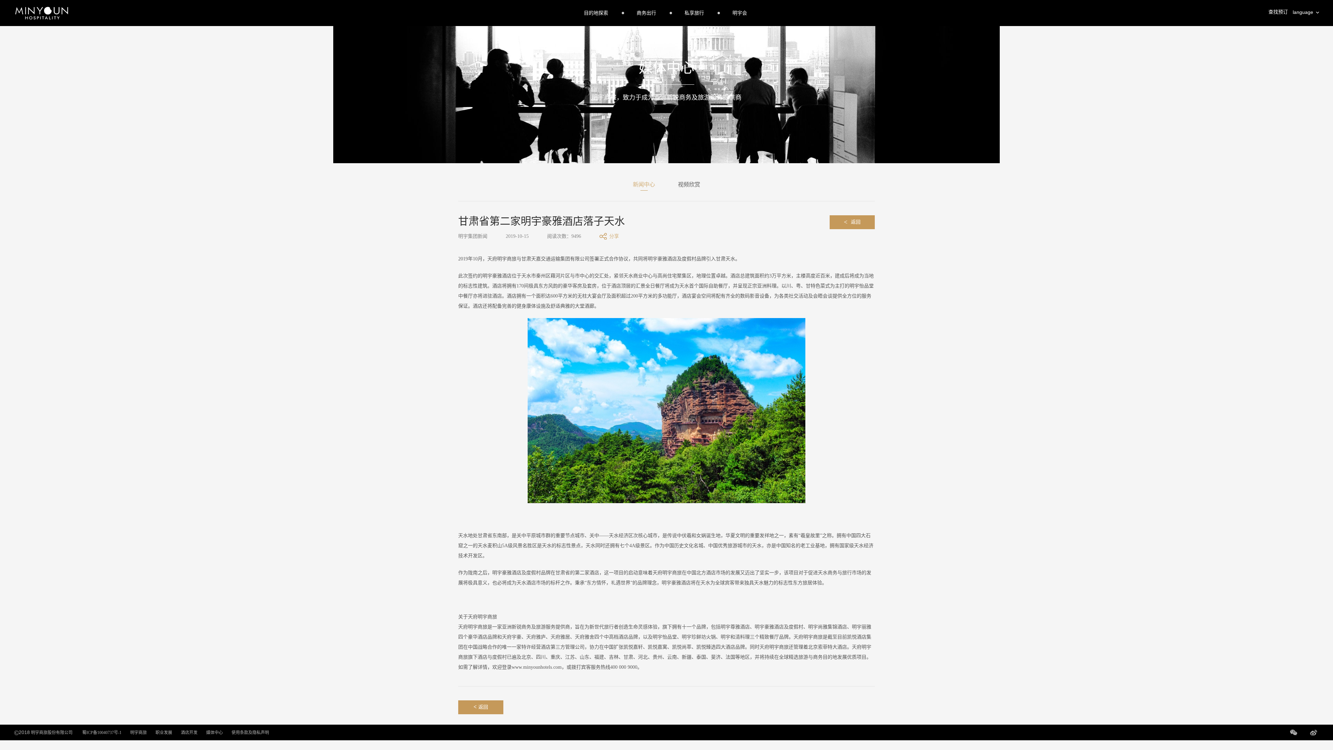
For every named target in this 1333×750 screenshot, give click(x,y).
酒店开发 (189, 732)
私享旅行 (694, 13)
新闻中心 (644, 185)
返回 (852, 221)
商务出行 (646, 13)
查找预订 (1278, 12)
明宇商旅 (138, 732)
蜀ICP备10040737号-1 (101, 732)
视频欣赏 (689, 185)
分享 (614, 236)
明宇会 (739, 13)
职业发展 (164, 732)
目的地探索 (596, 13)
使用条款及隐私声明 (250, 732)
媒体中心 (214, 732)
